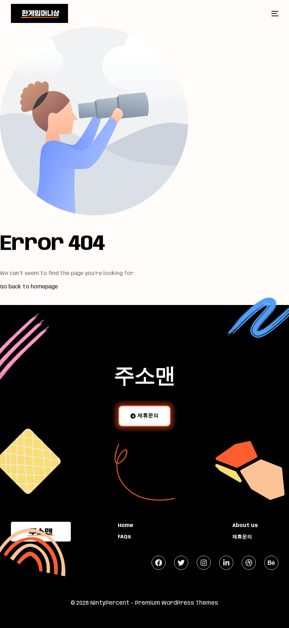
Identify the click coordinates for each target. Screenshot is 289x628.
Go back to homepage (29, 287)
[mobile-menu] (268, 13)
